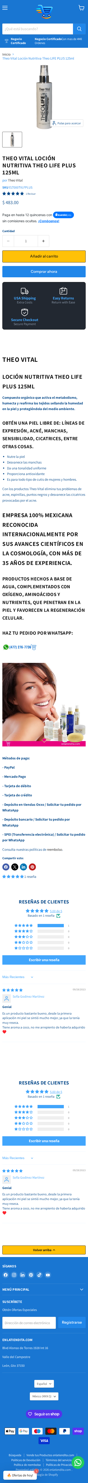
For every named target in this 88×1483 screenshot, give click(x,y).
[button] (13, 876)
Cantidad (8, 231)
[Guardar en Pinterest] (32, 866)
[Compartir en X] (14, 866)
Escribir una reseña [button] (44, 959)
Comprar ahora (44, 271)
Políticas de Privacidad (60, 1465)
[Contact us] (78, 1462)
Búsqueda (15, 1455)
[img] (12, 990)
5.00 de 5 (56, 911)
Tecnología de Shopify (44, 1475)
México (41, 1396)
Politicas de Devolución (25, 1460)
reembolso (54, 849)
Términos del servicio (59, 1460)
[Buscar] (79, 29)
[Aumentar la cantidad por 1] (44, 241)
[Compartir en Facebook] (5, 866)
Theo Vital (15, 180)
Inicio (6, 54)
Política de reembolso (27, 1465)
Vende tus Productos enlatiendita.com (50, 1455)
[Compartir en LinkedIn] (23, 866)
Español (42, 1384)
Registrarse (72, 1322)
